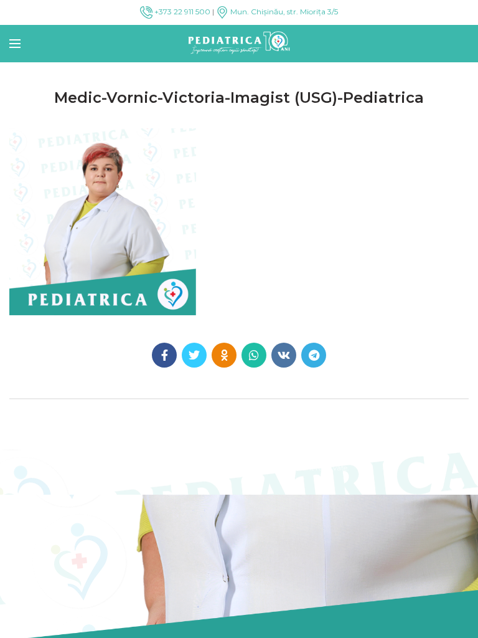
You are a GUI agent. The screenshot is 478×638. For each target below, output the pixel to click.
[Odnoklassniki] (224, 355)
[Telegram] (313, 355)
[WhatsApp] (253, 355)
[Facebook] (164, 355)
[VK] (283, 355)
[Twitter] (194, 355)
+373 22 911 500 (181, 11)
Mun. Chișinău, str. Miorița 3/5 (283, 11)
